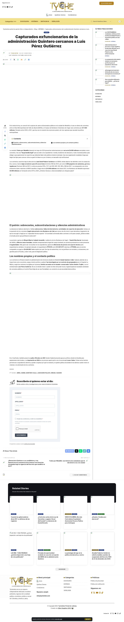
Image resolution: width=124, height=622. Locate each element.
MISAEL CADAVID (56, 373)
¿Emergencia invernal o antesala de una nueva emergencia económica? (112, 71)
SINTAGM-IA (101, 514)
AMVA (18, 373)
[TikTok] (12, 7)
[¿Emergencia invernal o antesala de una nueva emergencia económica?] (99, 72)
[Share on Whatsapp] (18, 59)
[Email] (21, 59)
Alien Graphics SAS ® (65, 608)
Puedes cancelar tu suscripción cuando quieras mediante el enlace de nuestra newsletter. (33, 422)
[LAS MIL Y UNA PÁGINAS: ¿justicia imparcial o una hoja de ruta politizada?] (21, 541)
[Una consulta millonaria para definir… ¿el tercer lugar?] (99, 81)
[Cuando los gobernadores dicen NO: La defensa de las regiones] (21, 505)
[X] (5, 7)
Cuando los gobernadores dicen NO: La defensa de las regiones (20, 519)
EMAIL (17, 410)
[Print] (28, 59)
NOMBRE (18, 393)
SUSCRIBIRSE (21, 435)
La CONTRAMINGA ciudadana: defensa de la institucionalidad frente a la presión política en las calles (112, 35)
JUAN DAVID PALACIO (43, 373)
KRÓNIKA (46, 32)
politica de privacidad (29, 444)
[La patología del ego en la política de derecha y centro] (75, 541)
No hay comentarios (25, 53)
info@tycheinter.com (43, 595)
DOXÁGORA (108, 41)
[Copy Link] (25, 59)
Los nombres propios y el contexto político (65, 142)
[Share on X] (14, 59)
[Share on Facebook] (10, 59)
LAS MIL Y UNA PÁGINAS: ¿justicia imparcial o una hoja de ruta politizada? (20, 555)
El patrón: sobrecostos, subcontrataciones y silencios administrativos (29, 143)
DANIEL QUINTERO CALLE (29, 373)
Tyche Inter (14, 53)
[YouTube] (7, 7)
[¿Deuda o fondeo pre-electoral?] (102, 505)
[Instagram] (10, 7)
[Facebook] (3, 7)
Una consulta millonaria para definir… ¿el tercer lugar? (112, 81)
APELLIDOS (19, 401)
